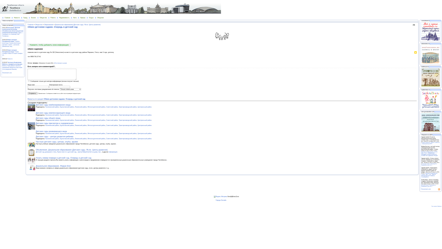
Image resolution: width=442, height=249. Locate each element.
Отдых (91, 18)
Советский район (112, 107)
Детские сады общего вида (48, 118)
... (116, 144)
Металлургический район (96, 107)
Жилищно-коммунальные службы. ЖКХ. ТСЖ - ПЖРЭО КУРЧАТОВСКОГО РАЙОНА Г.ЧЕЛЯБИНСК (429, 175)
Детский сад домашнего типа (46, 152)
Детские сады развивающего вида (51, 131)
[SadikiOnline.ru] (430, 108)
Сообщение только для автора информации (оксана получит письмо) (54, 81)
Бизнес (33, 18)
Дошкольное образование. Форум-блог (53, 166)
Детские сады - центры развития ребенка (54, 136)
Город (25, 18)
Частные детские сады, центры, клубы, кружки (57, 142)
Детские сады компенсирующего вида (53, 113)
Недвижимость (64, 18)
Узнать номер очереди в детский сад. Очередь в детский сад (63, 158)
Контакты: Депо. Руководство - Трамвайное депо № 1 (429, 164)
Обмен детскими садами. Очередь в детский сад (52, 27)
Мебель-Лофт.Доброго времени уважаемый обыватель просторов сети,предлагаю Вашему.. (12, 66)
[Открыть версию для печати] (414, 24)
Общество (43, 18)
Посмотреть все (7, 72)
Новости (17, 18)
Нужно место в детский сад (67, 152)
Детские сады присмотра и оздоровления (54, 123)
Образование (48, 24)
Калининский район (52, 107)
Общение (100, 18)
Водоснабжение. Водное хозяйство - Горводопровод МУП (430, 143)
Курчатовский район (67, 107)
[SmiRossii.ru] (430, 86)
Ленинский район (81, 107)
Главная (7, 18)
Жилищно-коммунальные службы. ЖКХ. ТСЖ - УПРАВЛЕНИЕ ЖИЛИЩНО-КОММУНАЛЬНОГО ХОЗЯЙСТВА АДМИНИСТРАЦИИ (429, 153)
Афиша (82, 18)
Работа (53, 18)
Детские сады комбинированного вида (53, 105)
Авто (75, 18)
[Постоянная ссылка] (60, 63)
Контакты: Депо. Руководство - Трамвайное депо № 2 (428, 185)
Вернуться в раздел (56, 99)
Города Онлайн (221, 200)
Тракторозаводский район (128, 107)
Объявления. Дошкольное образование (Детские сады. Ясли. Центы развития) (72, 150)
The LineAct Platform (436, 206)
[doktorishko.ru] (430, 63)
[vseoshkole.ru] (430, 40)
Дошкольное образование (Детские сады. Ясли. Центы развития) (77, 24)
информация (113, 152)
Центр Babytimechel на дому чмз (89, 152)
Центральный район (144, 107)
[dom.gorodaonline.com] (430, 131)
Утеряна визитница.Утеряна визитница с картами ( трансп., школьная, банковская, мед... (11, 43)
